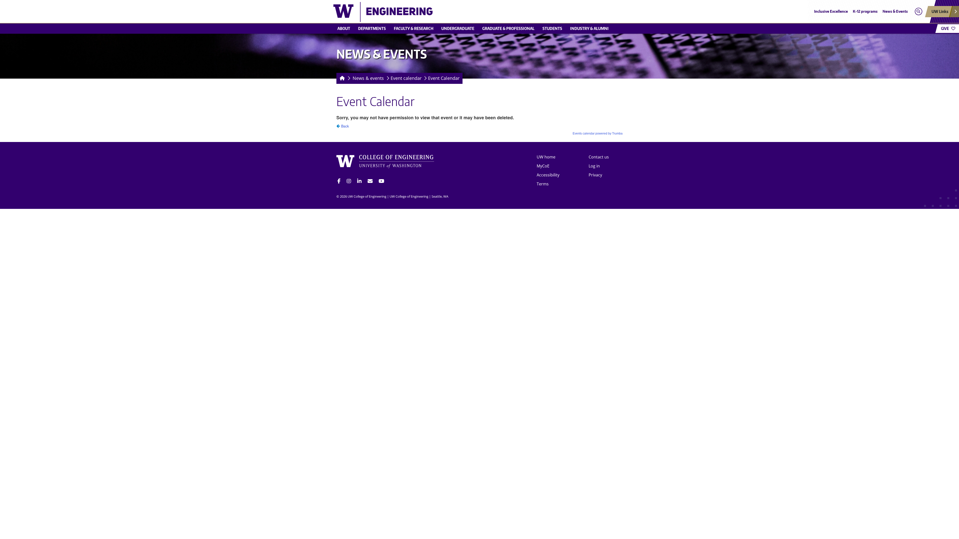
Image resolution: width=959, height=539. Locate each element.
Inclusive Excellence (831, 11)
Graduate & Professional (508, 28)
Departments (372, 28)
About (343, 28)
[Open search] (918, 11)
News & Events (895, 11)
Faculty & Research (413, 28)
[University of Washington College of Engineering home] (385, 162)
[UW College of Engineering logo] (443, 12)
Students (552, 28)
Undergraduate (457, 28)
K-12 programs (865, 11)
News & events (368, 78)
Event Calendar (444, 78)
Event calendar (406, 78)
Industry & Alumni (589, 28)
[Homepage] (341, 78)
